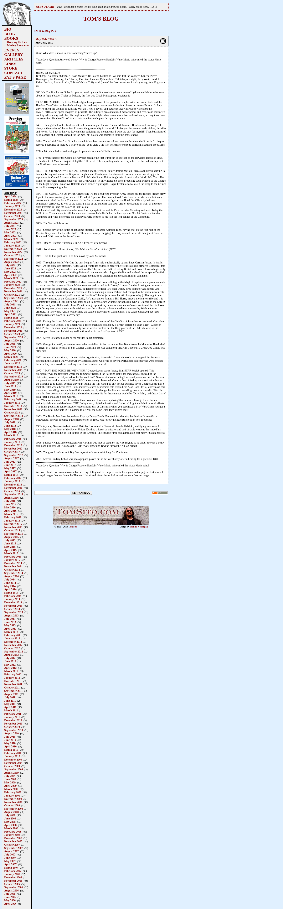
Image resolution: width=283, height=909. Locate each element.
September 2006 (13, 887)
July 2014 (9, 579)
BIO (7, 29)
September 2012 (13, 651)
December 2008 (13, 798)
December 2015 (13, 523)
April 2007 (10, 864)
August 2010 (11, 733)
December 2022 (13, 248)
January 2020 (12, 363)
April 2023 (10, 235)
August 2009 (11, 772)
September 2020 (13, 337)
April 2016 (10, 510)
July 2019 (9, 383)
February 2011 (12, 713)
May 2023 (10, 232)
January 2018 (12, 442)
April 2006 (10, 903)
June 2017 (10, 464)
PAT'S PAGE (15, 77)
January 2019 (12, 402)
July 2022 (9, 265)
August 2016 (11, 497)
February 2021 (12, 320)
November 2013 (13, 605)
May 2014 (10, 586)
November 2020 (13, 330)
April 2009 (10, 785)
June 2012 (10, 661)
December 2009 (13, 759)
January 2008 (12, 834)
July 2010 (9, 736)
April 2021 (10, 314)
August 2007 (11, 851)
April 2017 (10, 471)
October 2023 (12, 216)
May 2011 (9, 703)
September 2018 (13, 415)
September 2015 (13, 533)
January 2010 (12, 756)
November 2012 (13, 645)
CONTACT (13, 73)
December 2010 (13, 720)
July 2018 (9, 422)
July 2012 (9, 658)
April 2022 (10, 275)
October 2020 (12, 333)
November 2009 (13, 762)
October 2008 (12, 805)
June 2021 (10, 307)
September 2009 (13, 769)
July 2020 (9, 343)
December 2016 (13, 484)
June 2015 (10, 543)
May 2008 (10, 821)
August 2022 (11, 261)
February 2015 (12, 556)
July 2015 (9, 540)
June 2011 (10, 700)
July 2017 (9, 461)
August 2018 (11, 419)
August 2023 (11, 222)
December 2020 (13, 327)
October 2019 (12, 373)
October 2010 (12, 726)
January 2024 (12, 206)
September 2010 (13, 730)
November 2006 (13, 880)
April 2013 (10, 628)
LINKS (10, 64)
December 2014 (13, 563)
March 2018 (11, 435)
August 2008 (11, 811)
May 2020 (10, 350)
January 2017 (12, 481)
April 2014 (10, 589)
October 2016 (12, 491)
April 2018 (10, 432)
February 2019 (12, 399)
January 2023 (12, 245)
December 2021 (13, 288)
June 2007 (10, 857)
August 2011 (11, 694)
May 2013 (10, 625)
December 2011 (13, 681)
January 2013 (12, 638)
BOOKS (11, 38)
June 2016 (10, 504)
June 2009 (10, 779)
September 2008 (13, 808)
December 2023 (13, 209)
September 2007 (13, 847)
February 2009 (12, 792)
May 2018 (10, 428)
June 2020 (10, 347)
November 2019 (13, 369)
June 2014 (10, 582)
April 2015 (10, 550)
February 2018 (12, 438)
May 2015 (10, 546)
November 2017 (13, 448)
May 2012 (10, 664)
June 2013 (10, 622)
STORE (10, 68)
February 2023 (12, 242)
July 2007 (9, 854)
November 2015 (13, 527)
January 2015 (12, 559)
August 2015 (11, 536)
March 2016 (11, 514)
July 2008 (9, 815)
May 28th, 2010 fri (46, 39)
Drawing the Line (17, 42)
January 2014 (12, 599)
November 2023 (13, 212)
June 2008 (10, 818)
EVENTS (11, 50)
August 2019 (11, 379)
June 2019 (10, 386)
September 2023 (13, 219)
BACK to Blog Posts (45, 31)
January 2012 (12, 677)
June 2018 (10, 425)
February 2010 (12, 753)
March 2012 (11, 671)
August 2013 (11, 615)
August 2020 (11, 340)
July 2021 (9, 304)
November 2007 (13, 841)
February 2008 (12, 831)
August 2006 (11, 890)
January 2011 (12, 717)
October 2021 (12, 294)
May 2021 (10, 311)
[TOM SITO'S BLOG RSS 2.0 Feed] (160, 493)
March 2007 (11, 867)
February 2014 (12, 595)
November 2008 (13, 802)
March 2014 (11, 592)
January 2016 (12, 520)
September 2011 (13, 690)
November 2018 (13, 409)
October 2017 (12, 451)
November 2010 (13, 723)
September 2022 (13, 258)
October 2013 (12, 608)
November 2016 (13, 487)
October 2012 (12, 648)
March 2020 (11, 356)
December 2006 (13, 877)
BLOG (9, 34)
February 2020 (12, 360)
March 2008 (11, 828)
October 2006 (12, 884)
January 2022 (12, 284)
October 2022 (12, 255)
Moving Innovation (18, 45)
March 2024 (11, 199)
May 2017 (10, 468)
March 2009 (11, 789)
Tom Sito (72, 527)
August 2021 (11, 301)
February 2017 (12, 478)
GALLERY (13, 54)
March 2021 (11, 317)
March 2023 (11, 239)
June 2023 (10, 229)
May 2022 (10, 271)
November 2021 (13, 291)
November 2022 (13, 252)
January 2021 (12, 324)
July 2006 (9, 893)
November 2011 (13, 684)
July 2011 (9, 697)
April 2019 (10, 392)
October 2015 (12, 530)
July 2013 (9, 618)
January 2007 (12, 874)
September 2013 (13, 612)
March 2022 (11, 278)
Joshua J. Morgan (139, 527)
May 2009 (10, 782)
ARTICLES (13, 59)
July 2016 (9, 500)
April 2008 (10, 825)
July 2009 (9, 775)
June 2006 (10, 897)
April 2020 (10, 353)
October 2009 (12, 766)
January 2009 (12, 795)
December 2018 (13, 406)
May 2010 (10, 743)
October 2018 (12, 412)
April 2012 (10, 667)
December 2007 (13, 838)
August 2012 (11, 654)
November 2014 (13, 566)
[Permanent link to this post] (163, 43)
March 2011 (11, 710)
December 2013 (13, 602)
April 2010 (10, 746)
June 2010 (10, 739)
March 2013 (11, 631)
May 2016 (10, 507)
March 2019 (11, 396)
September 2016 (13, 494)
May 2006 (10, 900)
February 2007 (12, 870)
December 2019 (13, 366)
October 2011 (12, 687)
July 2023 (9, 225)
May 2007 (10, 861)
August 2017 (11, 458)
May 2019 (10, 389)
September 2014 (13, 572)
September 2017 (13, 455)
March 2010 (11, 749)
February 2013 (12, 635)
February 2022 (12, 281)
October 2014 (12, 569)
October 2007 (12, 844)
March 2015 (11, 553)
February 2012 (12, 674)
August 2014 (11, 576)
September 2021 (13, 297)
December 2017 (13, 445)
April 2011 (10, 707)
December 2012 (13, 641)
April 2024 (10, 196)
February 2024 (12, 203)
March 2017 (11, 474)
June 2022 (10, 268)
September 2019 (13, 376)
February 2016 (12, 517)
